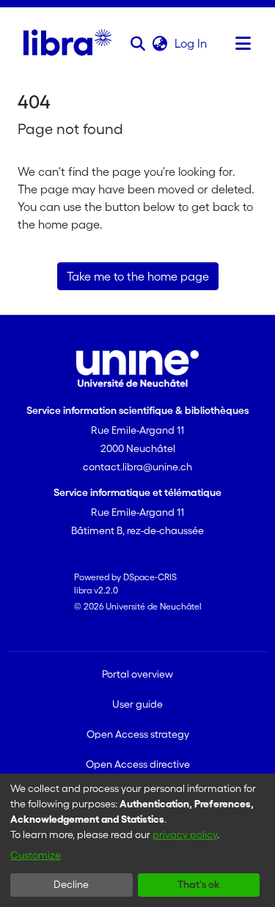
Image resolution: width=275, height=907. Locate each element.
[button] (138, 43)
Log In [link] (191, 43)
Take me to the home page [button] (138, 276)
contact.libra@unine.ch (137, 467)
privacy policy (185, 834)
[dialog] (137, 840)
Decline (71, 884)
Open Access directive (138, 764)
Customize (35, 855)
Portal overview (137, 674)
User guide (137, 704)
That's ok (198, 884)
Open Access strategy (138, 734)
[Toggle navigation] (243, 43)
